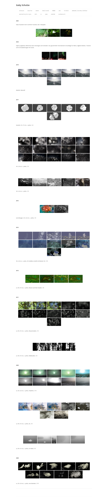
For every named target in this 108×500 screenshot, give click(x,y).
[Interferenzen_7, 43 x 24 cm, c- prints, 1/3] (40, 149)
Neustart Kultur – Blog (25, 14)
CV (41, 14)
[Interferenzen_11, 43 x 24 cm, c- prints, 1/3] (25, 157)
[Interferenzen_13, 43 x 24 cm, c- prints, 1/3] (54, 157)
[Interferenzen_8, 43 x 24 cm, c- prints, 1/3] (54, 149)
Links (46, 14)
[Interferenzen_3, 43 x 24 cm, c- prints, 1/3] (54, 141)
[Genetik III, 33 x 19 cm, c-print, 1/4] (54, 108)
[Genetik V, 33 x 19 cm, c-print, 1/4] (83, 108)
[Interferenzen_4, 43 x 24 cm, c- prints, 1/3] (68, 141)
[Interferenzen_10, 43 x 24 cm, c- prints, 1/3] (83, 149)
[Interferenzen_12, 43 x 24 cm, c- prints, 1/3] (40, 157)
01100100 (66, 10)
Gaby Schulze (22, 5)
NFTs (36, 14)
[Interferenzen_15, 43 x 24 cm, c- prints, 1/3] (83, 157)
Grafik (37, 10)
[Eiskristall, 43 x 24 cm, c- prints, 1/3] (40, 182)
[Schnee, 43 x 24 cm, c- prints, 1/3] (54, 182)
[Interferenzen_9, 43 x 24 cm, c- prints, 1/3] (68, 149)
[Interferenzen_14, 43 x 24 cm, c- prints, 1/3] (68, 157)
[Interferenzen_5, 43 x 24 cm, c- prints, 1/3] (83, 141)
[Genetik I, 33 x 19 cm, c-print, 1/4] (25, 108)
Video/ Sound (45, 10)
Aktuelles (21, 10)
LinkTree (53, 14)
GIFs (60, 10)
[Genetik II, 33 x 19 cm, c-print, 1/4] (40, 108)
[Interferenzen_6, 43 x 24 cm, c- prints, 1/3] (25, 149)
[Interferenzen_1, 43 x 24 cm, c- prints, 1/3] (25, 141)
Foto (53, 10)
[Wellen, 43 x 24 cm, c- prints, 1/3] (68, 182)
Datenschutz (62, 14)
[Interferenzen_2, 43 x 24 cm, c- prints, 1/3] (40, 141)
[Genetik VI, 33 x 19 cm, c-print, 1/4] (54, 116)
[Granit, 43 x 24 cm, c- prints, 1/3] (83, 182)
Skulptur (30, 10)
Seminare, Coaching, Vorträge (79, 10)
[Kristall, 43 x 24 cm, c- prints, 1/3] (25, 182)
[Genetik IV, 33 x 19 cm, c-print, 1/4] (68, 108)
